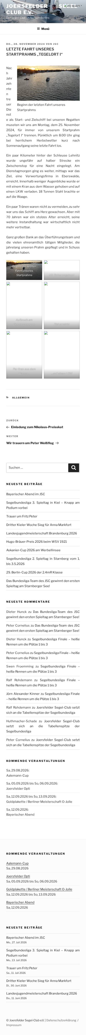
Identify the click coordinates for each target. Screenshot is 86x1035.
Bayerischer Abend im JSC (25, 494)
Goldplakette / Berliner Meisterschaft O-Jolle (39, 889)
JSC (56, 44)
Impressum (14, 1025)
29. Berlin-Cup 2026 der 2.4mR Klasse (34, 572)
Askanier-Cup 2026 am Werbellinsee (33, 550)
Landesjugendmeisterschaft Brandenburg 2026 (41, 533)
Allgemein (21, 397)
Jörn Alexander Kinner (23, 694)
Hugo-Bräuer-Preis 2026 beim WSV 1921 (36, 542)
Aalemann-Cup (17, 863)
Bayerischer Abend (20, 902)
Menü (45, 29)
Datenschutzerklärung (61, 1020)
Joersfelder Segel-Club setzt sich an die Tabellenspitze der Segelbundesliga (43, 726)
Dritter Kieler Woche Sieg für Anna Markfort (38, 525)
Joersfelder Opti (18, 876)
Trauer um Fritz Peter (21, 516)
